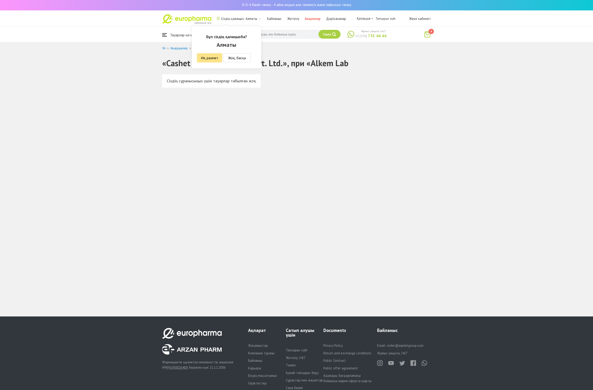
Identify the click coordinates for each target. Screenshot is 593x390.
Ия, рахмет (209, 58)
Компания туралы (261, 353)
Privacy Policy (333, 345)
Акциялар (313, 18)
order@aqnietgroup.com (405, 345)
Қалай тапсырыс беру (302, 373)
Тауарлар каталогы (184, 35)
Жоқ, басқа (237, 58)
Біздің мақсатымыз (262, 375)
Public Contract (334, 360)
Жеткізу (293, 18)
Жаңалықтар (258, 345)
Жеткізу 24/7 (296, 358)
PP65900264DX (177, 367)
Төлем (291, 365)
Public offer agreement (340, 368)
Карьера (254, 368)
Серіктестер (257, 383)
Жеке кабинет (420, 18)
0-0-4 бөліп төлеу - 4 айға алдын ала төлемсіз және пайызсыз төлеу (296, 4)
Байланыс (274, 18)
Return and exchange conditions (347, 353)
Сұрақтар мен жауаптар (304, 380)
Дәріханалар (336, 18)
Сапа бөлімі (294, 388)
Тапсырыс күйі (385, 18)
